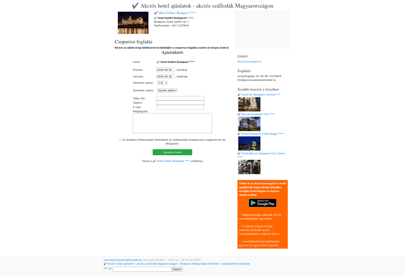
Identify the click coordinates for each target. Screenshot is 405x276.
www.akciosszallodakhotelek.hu (123, 259)
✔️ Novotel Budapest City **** (255, 114)
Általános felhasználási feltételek (199, 263)
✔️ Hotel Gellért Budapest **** (175, 13)
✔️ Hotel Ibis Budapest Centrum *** (258, 94)
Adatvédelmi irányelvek (236, 263)
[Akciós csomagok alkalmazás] (262, 202)
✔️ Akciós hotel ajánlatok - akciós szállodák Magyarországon (202, 5)
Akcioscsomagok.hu (249, 61)
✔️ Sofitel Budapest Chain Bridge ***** (260, 133)
